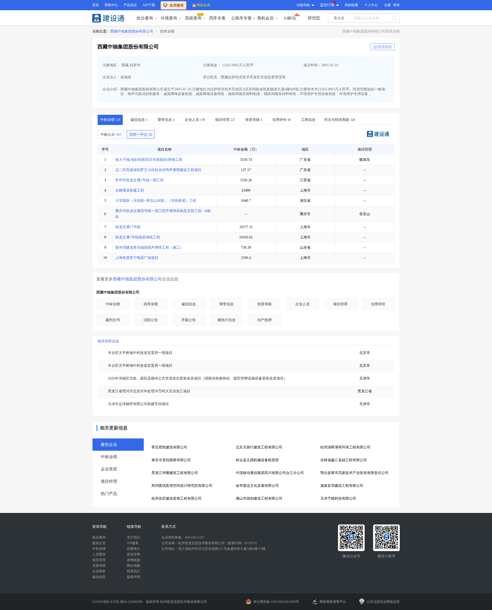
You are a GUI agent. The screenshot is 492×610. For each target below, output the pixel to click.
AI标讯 (289, 18)
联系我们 (133, 571)
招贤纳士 (133, 549)
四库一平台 (140, 134)
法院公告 (151, 320)
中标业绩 (110, 120)
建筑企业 (99, 543)
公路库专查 (241, 18)
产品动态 (130, 5)
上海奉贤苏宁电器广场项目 (136, 258)
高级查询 (193, 18)
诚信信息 (138, 120)
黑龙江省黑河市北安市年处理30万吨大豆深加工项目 (149, 391)
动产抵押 (264, 320)
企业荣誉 (99, 571)
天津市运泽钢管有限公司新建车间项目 (138, 404)
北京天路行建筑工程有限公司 (259, 447)
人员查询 (99, 554)
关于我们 (133, 537)
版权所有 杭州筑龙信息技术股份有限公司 (176, 602)
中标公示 (110, 134)
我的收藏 (351, 5)
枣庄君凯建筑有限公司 (169, 447)
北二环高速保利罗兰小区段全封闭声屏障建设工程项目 (158, 170)
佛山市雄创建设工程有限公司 (259, 498)
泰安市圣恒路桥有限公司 (171, 460)
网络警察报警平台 (333, 602)
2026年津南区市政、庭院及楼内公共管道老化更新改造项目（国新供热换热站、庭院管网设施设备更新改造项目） (197, 378)
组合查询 (145, 18)
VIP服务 (133, 543)
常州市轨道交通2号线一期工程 (139, 180)
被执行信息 (226, 320)
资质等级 (253, 120)
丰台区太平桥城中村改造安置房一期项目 (140, 353)
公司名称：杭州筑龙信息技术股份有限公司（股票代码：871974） (210, 543)
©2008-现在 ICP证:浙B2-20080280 (118, 602)
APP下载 (148, 5)
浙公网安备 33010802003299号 (276, 602)
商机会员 (203, 5)
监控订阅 (327, 5)
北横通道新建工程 (129, 190)
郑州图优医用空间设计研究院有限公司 (181, 486)
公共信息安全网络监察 (383, 602)
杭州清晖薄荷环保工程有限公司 (345, 447)
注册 (387, 5)
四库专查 (217, 18)
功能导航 (303, 5)
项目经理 (225, 120)
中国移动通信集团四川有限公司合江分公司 (270, 473)
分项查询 (169, 18)
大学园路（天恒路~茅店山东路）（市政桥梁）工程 (155, 201)
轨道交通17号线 (127, 227)
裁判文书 (113, 320)
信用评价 (281, 120)
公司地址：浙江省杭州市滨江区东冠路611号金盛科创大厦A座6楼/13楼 (213, 549)
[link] (131, 31)
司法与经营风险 (339, 120)
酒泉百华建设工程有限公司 (341, 486)
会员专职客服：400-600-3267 (183, 537)
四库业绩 (167, 31)
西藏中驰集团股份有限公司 (131, 31)
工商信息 (308, 120)
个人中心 (371, 5)
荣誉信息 (166, 120)
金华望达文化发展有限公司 (257, 486)
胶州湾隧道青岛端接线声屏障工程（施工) (148, 247)
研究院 (314, 18)
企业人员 (195, 120)
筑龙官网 (133, 554)
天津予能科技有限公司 (338, 498)
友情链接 (133, 560)
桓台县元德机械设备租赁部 (257, 460)
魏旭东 (364, 160)
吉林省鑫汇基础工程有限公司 (343, 460)
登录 (396, 5)
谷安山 (364, 214)
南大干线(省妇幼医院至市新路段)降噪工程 (148, 160)
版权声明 (133, 577)
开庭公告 (188, 320)
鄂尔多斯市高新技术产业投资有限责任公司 (354, 473)
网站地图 (133, 565)
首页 (95, 5)
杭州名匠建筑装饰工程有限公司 (176, 498)
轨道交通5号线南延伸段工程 (137, 237)
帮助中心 (111, 5)
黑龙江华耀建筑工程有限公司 (174, 473)
